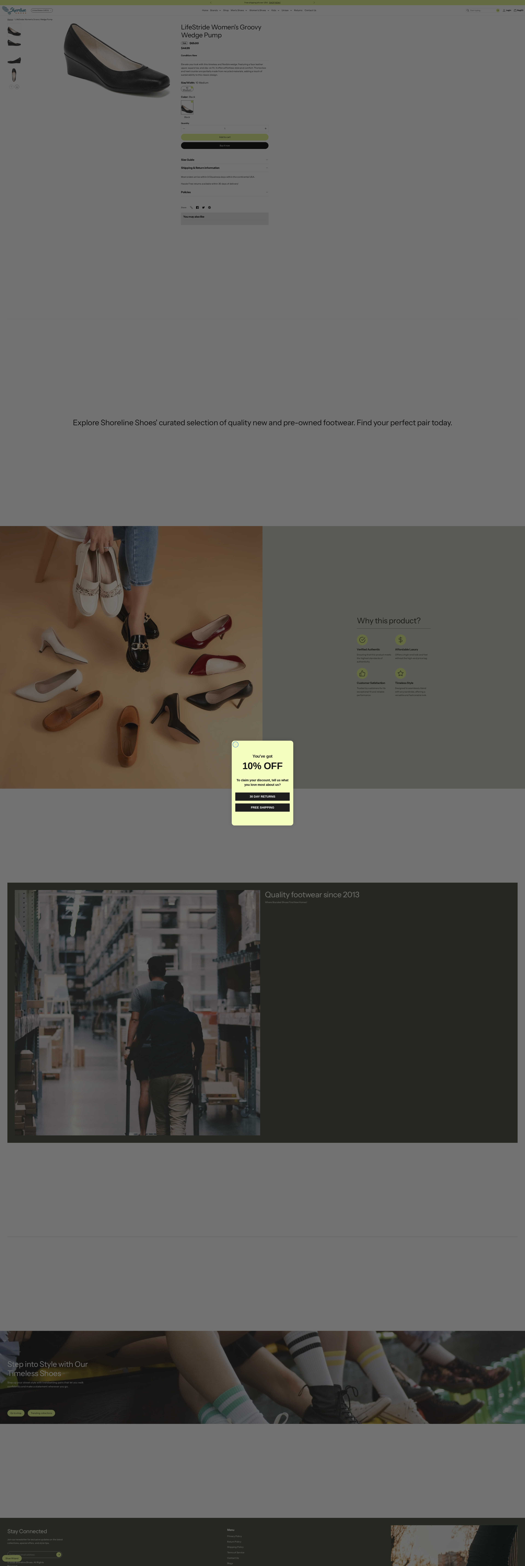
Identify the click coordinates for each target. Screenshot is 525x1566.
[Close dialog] (235, 744)
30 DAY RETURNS (262, 796)
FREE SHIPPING (262, 807)
